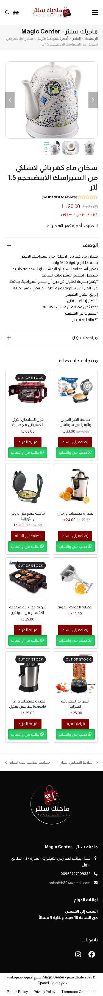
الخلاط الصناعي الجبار (79, 763)
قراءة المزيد (27, 442)
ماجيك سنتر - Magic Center (63, 977)
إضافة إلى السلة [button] (75, 442)
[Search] (7, 12)
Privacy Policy (44, 992)
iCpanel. (42, 983)
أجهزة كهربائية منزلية (64, 226)
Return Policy (17, 992)
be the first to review (59, 197)
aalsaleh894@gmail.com (69, 883)
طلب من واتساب (73, 452)
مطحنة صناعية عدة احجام (30, 763)
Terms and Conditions (78, 992)
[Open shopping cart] (15, 12)
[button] (95, 12)
